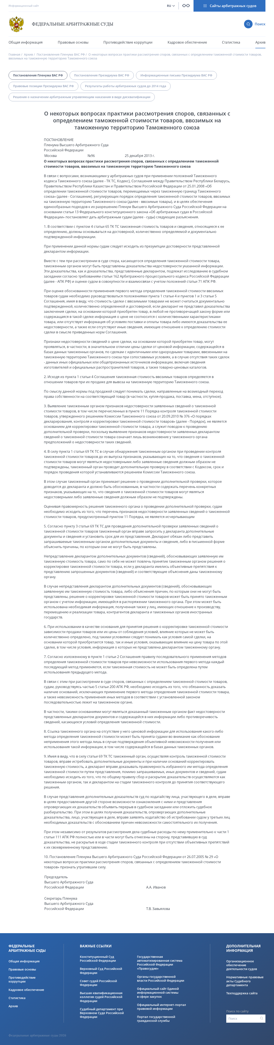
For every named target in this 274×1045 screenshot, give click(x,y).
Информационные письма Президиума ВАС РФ (176, 75)
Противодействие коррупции (127, 42)
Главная (14, 54)
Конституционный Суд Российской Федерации (98, 959)
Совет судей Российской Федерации (98, 983)
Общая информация (26, 42)
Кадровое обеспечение (187, 42)
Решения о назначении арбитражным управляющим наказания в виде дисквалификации (81, 97)
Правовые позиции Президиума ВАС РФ (43, 86)
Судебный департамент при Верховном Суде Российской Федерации (102, 1013)
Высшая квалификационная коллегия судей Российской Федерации (101, 997)
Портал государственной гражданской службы (156, 1019)
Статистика (231, 42)
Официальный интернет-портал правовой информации (161, 1007)
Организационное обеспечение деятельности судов (241, 965)
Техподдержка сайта (242, 993)
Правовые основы (73, 42)
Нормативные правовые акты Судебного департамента (245, 981)
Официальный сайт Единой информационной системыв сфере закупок (158, 992)
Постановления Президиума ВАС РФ (101, 75)
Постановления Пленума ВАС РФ (61, 54)
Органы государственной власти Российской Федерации (160, 979)
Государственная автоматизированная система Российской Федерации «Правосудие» (159, 963)
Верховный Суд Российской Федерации (101, 971)
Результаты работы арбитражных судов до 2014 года (125, 86)
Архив (260, 42)
